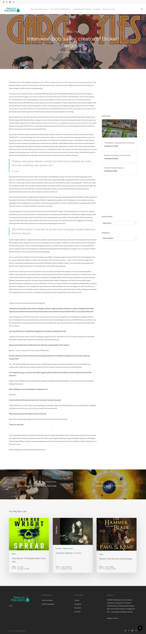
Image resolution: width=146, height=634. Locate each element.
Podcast (97, 9)
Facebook (77, 608)
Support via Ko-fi (113, 618)
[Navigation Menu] (142, 9)
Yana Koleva (65, 52)
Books (78, 32)
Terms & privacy (47, 600)
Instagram (77, 604)
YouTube (77, 611)
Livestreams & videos (81, 9)
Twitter (76, 600)
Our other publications (60, 9)
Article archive (108, 9)
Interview (69, 32)
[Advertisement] (119, 94)
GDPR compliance (48, 604)
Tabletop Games (68, 548)
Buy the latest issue (39, 9)
